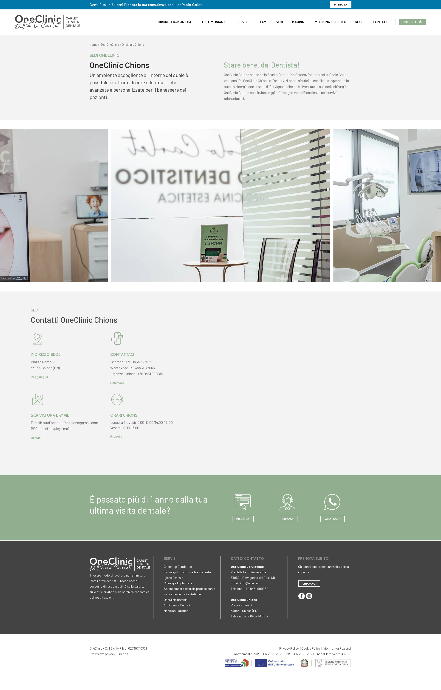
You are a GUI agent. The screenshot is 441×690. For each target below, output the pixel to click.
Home (93, 44)
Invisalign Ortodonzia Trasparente (187, 572)
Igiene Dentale (173, 578)
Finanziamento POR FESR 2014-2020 (257, 654)
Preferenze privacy (102, 654)
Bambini (298, 22)
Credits (123, 654)
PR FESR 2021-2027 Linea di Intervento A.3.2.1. (318, 654)
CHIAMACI (309, 583)
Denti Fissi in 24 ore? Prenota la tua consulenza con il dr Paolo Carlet (146, 5)
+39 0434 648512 (138, 361)
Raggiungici (39, 377)
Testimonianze (214, 22)
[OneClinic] (47, 21)
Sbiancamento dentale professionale (189, 589)
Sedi (279, 22)
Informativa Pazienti (337, 648)
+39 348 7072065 (142, 367)
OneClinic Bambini (176, 600)
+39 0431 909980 (150, 373)
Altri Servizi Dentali (177, 605)
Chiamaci (117, 383)
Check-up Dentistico (178, 566)
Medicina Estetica (330, 22)
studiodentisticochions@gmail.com (70, 422)
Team (262, 22)
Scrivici (36, 438)
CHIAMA (287, 518)
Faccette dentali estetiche (182, 594)
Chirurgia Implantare (173, 22)
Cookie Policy (310, 648)
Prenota (340, 4)
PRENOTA (242, 518)
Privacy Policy (289, 648)
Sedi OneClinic (109, 44)
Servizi (243, 22)
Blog (359, 22)
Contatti (381, 22)
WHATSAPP (332, 518)
